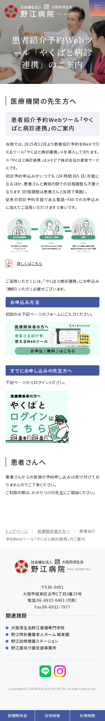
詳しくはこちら (29, 263)
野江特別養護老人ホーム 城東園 (40, 634)
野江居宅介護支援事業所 (34, 648)
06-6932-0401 (51, 600)
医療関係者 (17, 715)
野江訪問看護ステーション (34, 641)
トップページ (17, 531)
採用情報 (52, 715)
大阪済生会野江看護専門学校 (38, 628)
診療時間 (87, 715)
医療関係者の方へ (54, 531)
